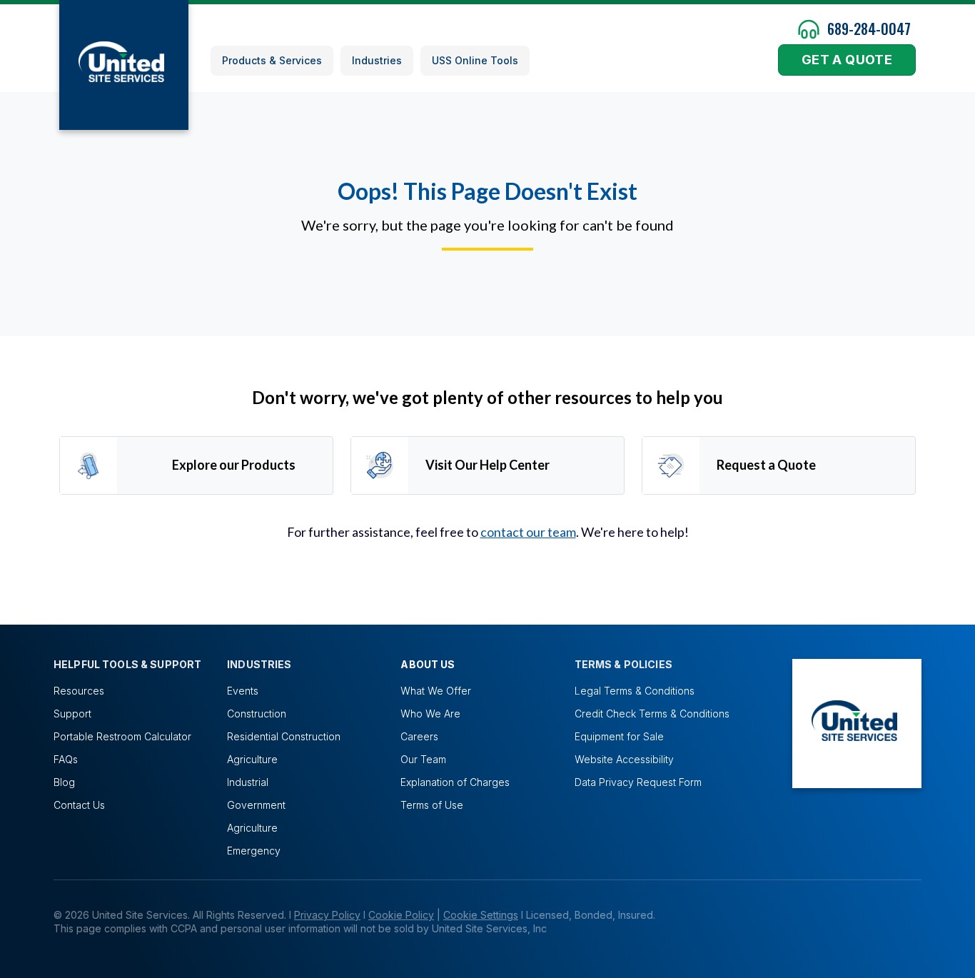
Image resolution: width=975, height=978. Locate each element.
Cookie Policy (401, 915)
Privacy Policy (327, 915)
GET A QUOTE (847, 59)
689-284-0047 (869, 28)
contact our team (528, 532)
